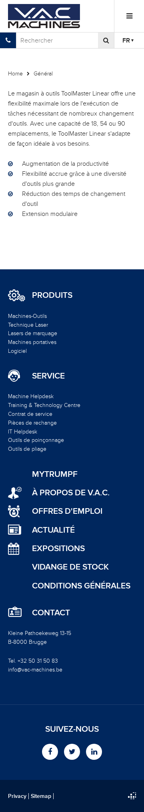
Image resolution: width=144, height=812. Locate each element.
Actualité (53, 530)
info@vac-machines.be (35, 669)
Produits (52, 295)
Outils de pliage (27, 449)
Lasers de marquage (32, 333)
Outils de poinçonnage (36, 440)
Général (43, 73)
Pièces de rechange (32, 422)
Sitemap (41, 796)
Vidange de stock (70, 567)
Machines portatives (32, 342)
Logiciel (17, 351)
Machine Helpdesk (31, 396)
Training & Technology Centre (44, 405)
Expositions (58, 548)
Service (48, 376)
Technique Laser (28, 325)
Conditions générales (81, 586)
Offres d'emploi (67, 511)
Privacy (17, 796)
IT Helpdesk (22, 431)
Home (15, 73)
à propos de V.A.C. (71, 493)
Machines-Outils (27, 316)
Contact (51, 612)
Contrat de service (30, 414)
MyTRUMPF (55, 474)
